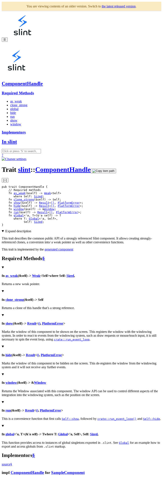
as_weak (16, 101)
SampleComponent (68, 472)
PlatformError (69, 202)
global (14, 109)
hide (13, 113)
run (12, 116)
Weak (47, 193)
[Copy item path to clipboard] (103, 171)
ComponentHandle (22, 83)
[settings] (14, 159)
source (6, 464)
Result (44, 202)
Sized (38, 196)
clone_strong (18, 105)
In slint (9, 141)
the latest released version (119, 6)
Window (49, 209)
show (13, 120)
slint (24, 169)
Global (34, 218)
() (52, 202)
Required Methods (18, 93)
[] (5, 180)
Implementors (14, 132)
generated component (59, 249)
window (15, 124)
